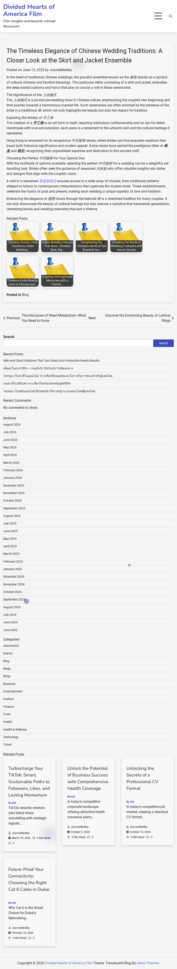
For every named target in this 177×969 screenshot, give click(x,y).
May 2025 (10, 538)
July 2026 (9, 432)
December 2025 (13, 485)
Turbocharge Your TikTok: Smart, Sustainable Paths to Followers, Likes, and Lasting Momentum (29, 781)
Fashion (8, 699)
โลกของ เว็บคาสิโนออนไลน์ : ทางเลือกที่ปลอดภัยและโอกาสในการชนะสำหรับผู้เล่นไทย (57, 376)
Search (8, 337)
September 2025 (14, 508)
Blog (25, 295)
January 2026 (12, 477)
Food (6, 714)
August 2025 (12, 516)
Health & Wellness (15, 729)
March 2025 (11, 553)
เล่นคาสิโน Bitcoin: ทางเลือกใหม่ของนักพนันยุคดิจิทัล (37, 383)
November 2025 (14, 493)
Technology (11, 737)
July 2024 (9, 614)
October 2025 (12, 500)
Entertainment (12, 691)
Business (9, 684)
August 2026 (12, 424)
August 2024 (12, 607)
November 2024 (14, 584)
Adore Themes (148, 963)
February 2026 (13, 470)
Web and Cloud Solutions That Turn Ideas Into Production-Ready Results (51, 360)
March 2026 (11, 462)
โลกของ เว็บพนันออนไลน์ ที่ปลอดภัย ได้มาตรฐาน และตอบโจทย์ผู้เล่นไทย (49, 391)
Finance (8, 706)
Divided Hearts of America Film (29, 10)
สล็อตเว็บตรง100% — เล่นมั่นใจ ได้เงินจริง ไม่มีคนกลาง (38, 368)
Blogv (7, 676)
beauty (8, 653)
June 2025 (10, 531)
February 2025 (13, 561)
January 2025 (12, 569)
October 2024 (12, 592)
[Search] (170, 16)
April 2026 (10, 455)
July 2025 (9, 523)
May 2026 (10, 447)
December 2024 (13, 576)
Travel (7, 744)
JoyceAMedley (61, 70)
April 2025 (10, 546)
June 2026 (10, 440)
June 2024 (10, 622)
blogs (7, 668)
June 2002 (10, 630)
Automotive (11, 645)
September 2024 (14, 599)
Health (7, 721)
